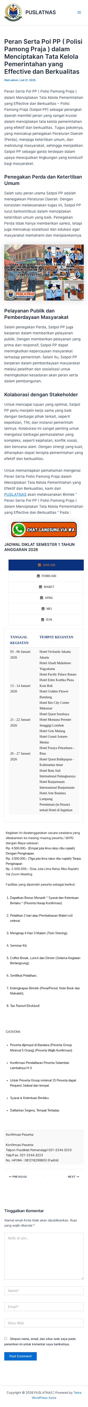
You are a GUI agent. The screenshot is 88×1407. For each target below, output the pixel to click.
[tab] (46, 565)
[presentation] (46, 565)
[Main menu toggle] (79, 12)
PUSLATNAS (40, 12)
